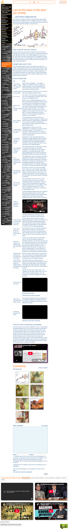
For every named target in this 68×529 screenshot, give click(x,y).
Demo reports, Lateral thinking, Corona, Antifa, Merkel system (6, 58)
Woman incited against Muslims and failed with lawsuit (6, 190)
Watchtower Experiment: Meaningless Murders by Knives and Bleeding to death (5, 149)
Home (3, 5)
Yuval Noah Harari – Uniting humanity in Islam (6, 221)
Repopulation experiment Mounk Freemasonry (5, 117)
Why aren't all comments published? (22, 472)
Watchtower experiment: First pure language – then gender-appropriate (6, 138)
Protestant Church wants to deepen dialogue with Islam (6, 197)
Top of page (44, 425)
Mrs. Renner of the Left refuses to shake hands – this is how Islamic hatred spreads (6, 168)
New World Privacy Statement (27, 456)
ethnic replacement (27, 152)
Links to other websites (38, 478)
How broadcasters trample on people (5, 47)
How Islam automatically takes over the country (6, 183)
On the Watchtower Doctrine (5, 21)
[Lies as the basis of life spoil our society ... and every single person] (30, 36)
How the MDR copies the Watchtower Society (5, 71)
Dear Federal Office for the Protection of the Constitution (6, 78)
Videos (4, 42)
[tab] (34, 2)
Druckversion (26, 478)
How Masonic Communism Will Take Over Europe (6, 214)
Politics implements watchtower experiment (5, 124)
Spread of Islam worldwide (6, 52)
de (65, 2)
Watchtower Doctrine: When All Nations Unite (6, 130)
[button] (34, 2)
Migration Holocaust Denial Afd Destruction (5, 102)
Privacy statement (50, 478)
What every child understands (6, 8)
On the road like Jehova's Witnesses (6, 16)
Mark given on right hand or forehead (6, 203)
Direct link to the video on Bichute (31, 295)
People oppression (5, 39)
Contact (63, 478)
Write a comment (43, 367)
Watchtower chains (5, 25)
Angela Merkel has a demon (6, 208)
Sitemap (58, 478)
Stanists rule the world (28, 293)
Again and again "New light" (6, 11)
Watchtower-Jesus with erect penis (11, 524)
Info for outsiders (4, 32)
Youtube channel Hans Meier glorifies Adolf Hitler (6, 110)
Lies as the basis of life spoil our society (6, 64)
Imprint (3, 479)
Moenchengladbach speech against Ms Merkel (7, 96)
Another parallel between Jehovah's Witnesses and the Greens (6, 159)
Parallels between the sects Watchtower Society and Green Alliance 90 (6, 87)
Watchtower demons (5, 28)
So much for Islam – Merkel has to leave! (6, 176)
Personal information (5, 36)
